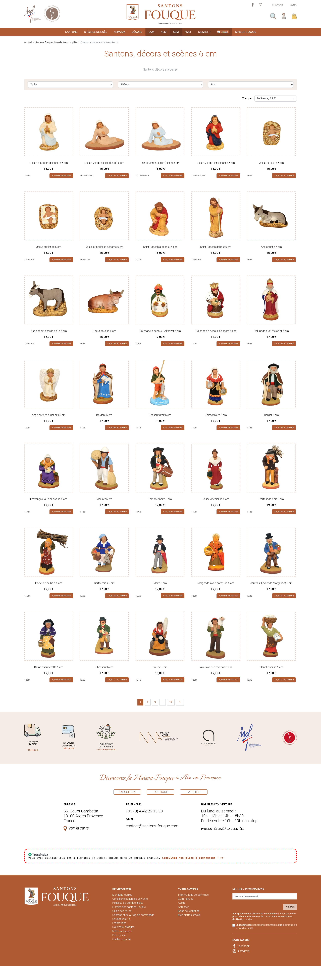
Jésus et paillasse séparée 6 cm (104, 246)
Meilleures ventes (122, 931)
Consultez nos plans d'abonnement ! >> (193, 857)
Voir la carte (79, 828)
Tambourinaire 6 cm (160, 499)
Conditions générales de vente (130, 898)
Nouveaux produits (123, 927)
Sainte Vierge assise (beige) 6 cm (104, 162)
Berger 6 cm (271, 415)
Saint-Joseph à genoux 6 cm (160, 246)
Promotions (119, 923)
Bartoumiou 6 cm (104, 583)
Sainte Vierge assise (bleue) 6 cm (160, 162)
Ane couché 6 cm (271, 246)
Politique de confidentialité (127, 902)
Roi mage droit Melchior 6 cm (271, 331)
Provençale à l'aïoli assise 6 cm (48, 499)
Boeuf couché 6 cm (104, 331)
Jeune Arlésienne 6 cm (215, 499)
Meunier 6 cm (104, 499)
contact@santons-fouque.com (152, 826)
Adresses (183, 907)
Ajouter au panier (61, 175)
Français (277, 4)
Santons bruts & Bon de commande (133, 915)
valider (290, 906)
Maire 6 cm (160, 583)
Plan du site (119, 935)
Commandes (185, 898)
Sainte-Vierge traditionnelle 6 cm (49, 162)
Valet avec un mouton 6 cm (215, 667)
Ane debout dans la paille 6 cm (49, 331)
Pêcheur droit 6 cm (160, 415)
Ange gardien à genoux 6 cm (49, 415)
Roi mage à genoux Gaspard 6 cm (216, 331)
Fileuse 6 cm (160, 667)
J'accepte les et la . (266, 926)
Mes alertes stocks (189, 915)
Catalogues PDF (121, 919)
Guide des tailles (121, 911)
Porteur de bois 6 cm (271, 499)
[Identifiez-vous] (284, 15)
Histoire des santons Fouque (129, 907)
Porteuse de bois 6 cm (48, 583)
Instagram (243, 951)
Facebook (243, 946)
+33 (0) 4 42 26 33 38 (144, 811)
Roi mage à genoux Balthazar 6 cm (160, 331)
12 (170, 702)
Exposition (127, 792)
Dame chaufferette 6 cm (48, 667)
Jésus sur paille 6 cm (271, 162)
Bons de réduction (188, 911)
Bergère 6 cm (104, 415)
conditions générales (264, 924)
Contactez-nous (121, 939)
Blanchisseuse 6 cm (271, 667)
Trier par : (247, 98)
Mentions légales (122, 894)
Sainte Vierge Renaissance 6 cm (216, 162)
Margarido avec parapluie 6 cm (215, 583)
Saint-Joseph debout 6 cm (215, 246)
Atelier (193, 792)
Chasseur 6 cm (104, 667)
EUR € (293, 4)
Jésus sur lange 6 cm (48, 246)
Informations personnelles (193, 894)
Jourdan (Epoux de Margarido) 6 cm (271, 583)
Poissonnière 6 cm (216, 415)
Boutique (160, 792)
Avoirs (181, 902)
